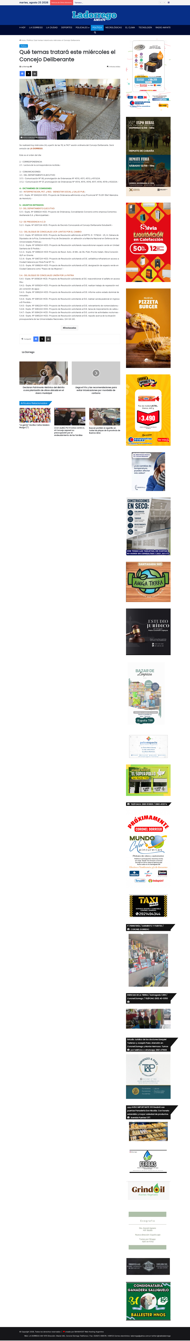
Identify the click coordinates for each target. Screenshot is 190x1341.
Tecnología (145, 27)
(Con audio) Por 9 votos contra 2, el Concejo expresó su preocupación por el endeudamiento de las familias (69, 432)
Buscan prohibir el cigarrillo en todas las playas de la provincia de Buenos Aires (104, 430)
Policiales (82, 27)
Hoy (23, 27)
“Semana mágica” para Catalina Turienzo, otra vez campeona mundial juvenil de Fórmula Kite (111, 3)
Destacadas (70, 328)
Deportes (66, 27)
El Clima (130, 27)
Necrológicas (113, 27)
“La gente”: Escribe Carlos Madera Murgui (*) (34, 426)
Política (97, 27)
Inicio (23, 40)
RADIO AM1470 (163, 27)
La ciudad (52, 27)
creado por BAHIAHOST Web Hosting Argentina (84, 1332)
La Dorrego (36, 27)
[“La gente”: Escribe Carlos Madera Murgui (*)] (34, 415)
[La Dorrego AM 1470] (95, 15)
